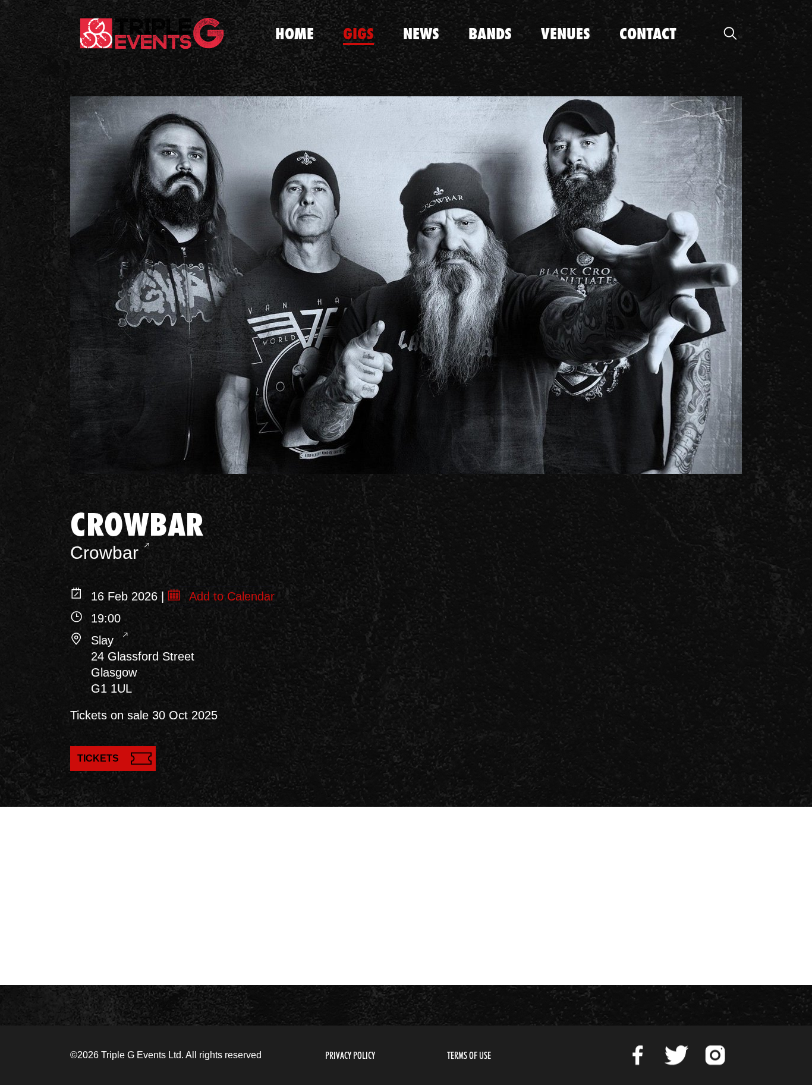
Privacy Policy (350, 1055)
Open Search (730, 33)
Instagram (715, 1055)
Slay (104, 640)
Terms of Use (469, 1055)
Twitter (676, 1055)
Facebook (638, 1055)
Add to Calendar (230, 596)
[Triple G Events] (152, 33)
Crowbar (104, 552)
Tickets (98, 758)
